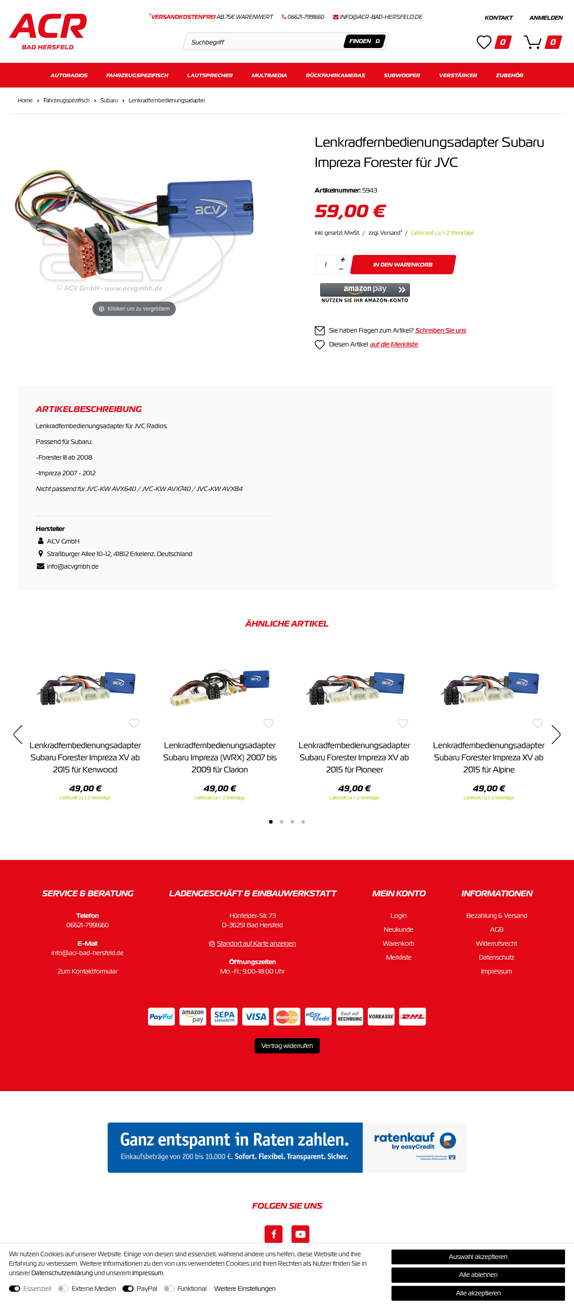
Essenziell (37, 1289)
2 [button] (281, 822)
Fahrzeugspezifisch (137, 75)
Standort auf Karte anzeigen (256, 943)
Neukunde (398, 929)
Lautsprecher (210, 75)
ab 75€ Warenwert (211, 17)
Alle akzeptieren (478, 1293)
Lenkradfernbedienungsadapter (167, 100)
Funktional (192, 1289)
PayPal (147, 1289)
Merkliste (399, 957)
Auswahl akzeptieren (478, 1257)
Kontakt (499, 18)
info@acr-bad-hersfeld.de (381, 17)
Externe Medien (94, 1289)
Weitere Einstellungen (245, 1289)
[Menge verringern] (341, 269)
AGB (497, 929)
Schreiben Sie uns (440, 330)
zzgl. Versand (386, 233)
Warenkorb (398, 943)
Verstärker (458, 75)
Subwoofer (402, 75)
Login (399, 916)
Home (25, 100)
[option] (85, 723)
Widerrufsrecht (496, 943)
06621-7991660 (87, 925)
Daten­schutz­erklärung (62, 1273)
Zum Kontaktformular (87, 971)
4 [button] (303, 822)
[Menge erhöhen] (342, 260)
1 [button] (271, 822)
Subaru (109, 100)
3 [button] (292, 822)
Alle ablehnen (478, 1275)
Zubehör (509, 75)
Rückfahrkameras (335, 75)
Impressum (496, 971)
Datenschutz (496, 957)
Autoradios (69, 75)
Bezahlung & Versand (496, 916)
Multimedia (269, 75)
